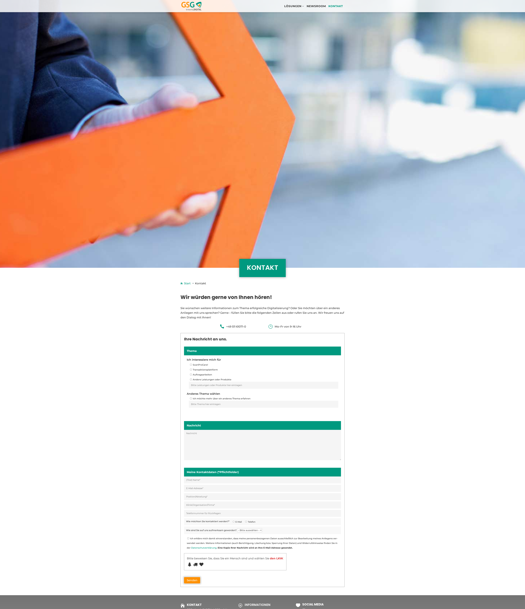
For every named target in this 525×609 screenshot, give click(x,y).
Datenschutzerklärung (204, 547)
